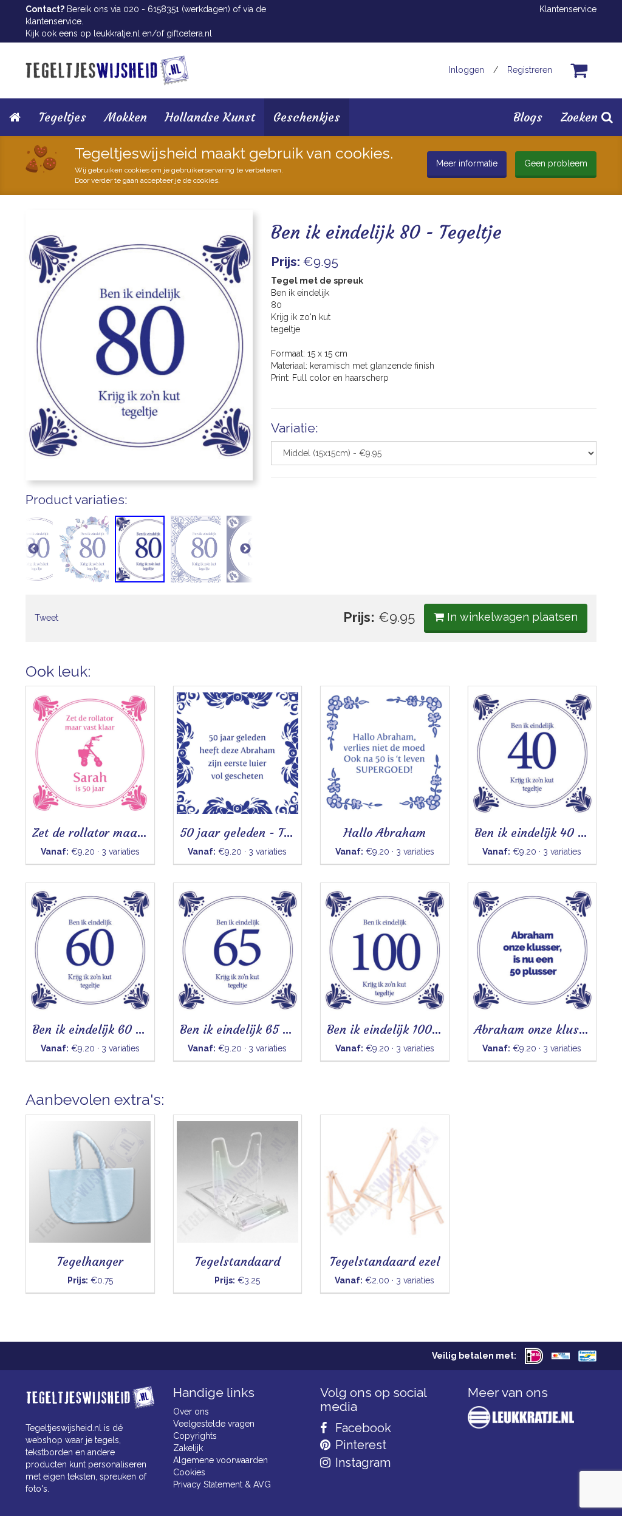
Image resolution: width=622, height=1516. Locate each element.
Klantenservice (567, 9)
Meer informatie (466, 163)
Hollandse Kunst (210, 117)
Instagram (361, 1462)
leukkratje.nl (117, 33)
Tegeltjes (62, 117)
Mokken (125, 117)
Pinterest (359, 1445)
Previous (33, 549)
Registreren (529, 70)
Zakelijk (188, 1448)
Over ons (191, 1411)
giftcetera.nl (189, 33)
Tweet (46, 618)
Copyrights (195, 1436)
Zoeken (581, 117)
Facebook (361, 1428)
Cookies (189, 1472)
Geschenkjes (306, 117)
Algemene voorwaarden (220, 1460)
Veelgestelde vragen (214, 1424)
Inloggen (466, 70)
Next (245, 549)
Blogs (527, 117)
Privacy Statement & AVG (222, 1484)
